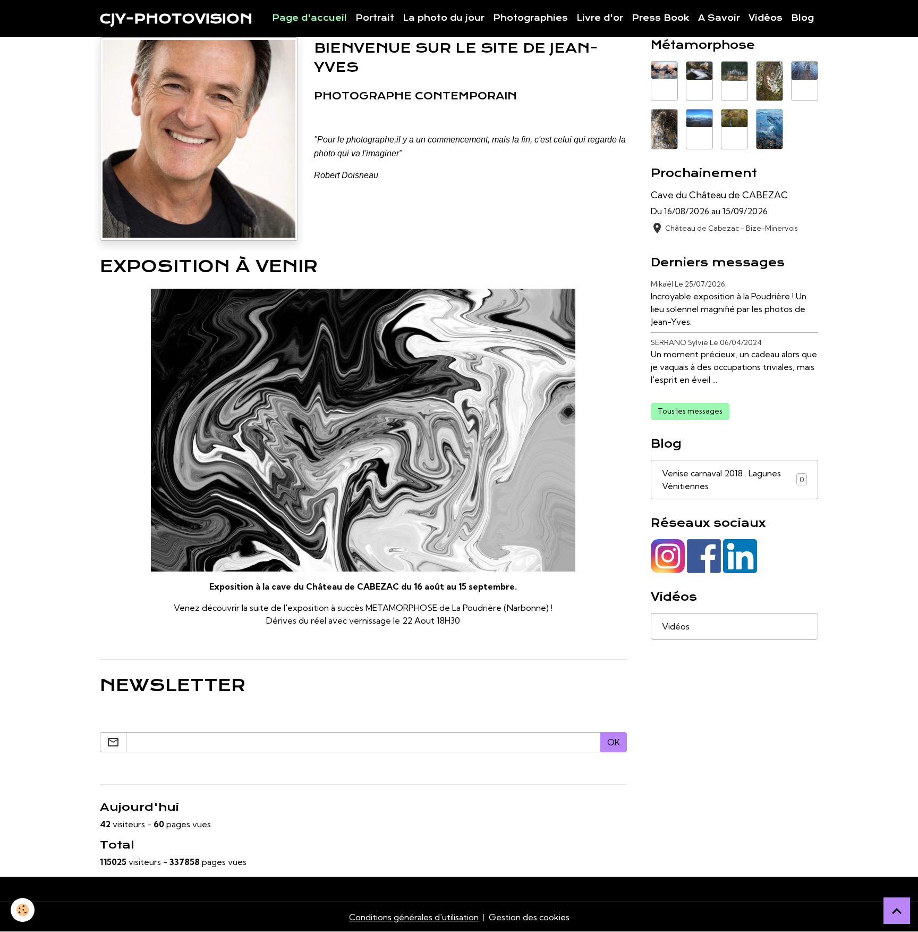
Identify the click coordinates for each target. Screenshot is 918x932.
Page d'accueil (309, 18)
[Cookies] (23, 910)
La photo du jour (443, 18)
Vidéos (766, 18)
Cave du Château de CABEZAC (719, 194)
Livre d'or (599, 18)
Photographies (530, 18)
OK (613, 742)
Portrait (374, 18)
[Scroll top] (896, 910)
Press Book (661, 18)
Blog (802, 18)
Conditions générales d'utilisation (414, 917)
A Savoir (719, 18)
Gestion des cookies (529, 917)
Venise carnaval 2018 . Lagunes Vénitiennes (733, 479)
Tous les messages (690, 411)
